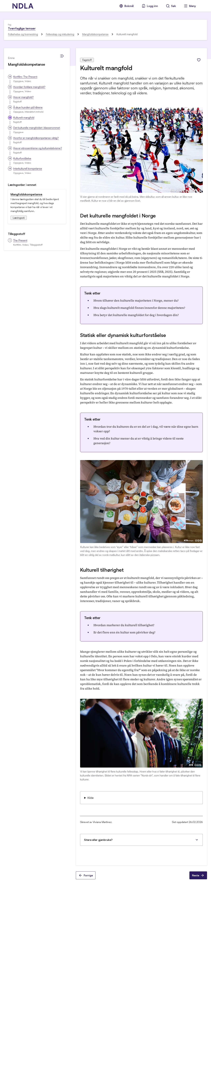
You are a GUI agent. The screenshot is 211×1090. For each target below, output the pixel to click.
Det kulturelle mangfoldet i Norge (118, 216)
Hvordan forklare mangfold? (29, 87)
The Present (20, 240)
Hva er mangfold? (23, 97)
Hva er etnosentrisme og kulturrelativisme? (37, 148)
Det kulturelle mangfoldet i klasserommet (36, 127)
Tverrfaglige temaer (22, 28)
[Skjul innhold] (62, 56)
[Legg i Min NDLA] (199, 60)
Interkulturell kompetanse (27, 168)
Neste (195, 875)
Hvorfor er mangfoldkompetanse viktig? (36, 138)
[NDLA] (23, 6)
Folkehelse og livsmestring (23, 34)
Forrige (88, 875)
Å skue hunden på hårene (28, 107)
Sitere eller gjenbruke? (98, 839)
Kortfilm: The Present (25, 76)
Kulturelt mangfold (23, 117)
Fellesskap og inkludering (60, 34)
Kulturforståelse (22, 158)
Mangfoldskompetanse (95, 34)
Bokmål (129, 6)
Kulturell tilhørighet (102, 570)
